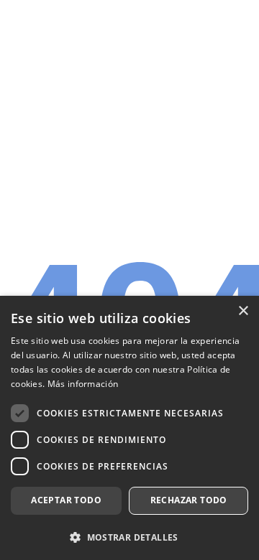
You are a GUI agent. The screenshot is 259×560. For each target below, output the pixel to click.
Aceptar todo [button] (66, 500)
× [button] (242, 311)
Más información (83, 384)
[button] (129, 536)
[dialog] (129, 428)
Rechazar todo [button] (188, 500)
